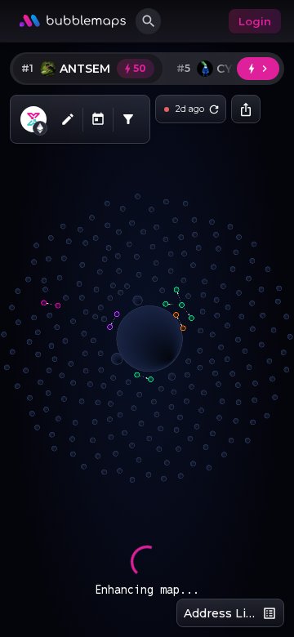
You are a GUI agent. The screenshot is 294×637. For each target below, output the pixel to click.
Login (254, 21)
